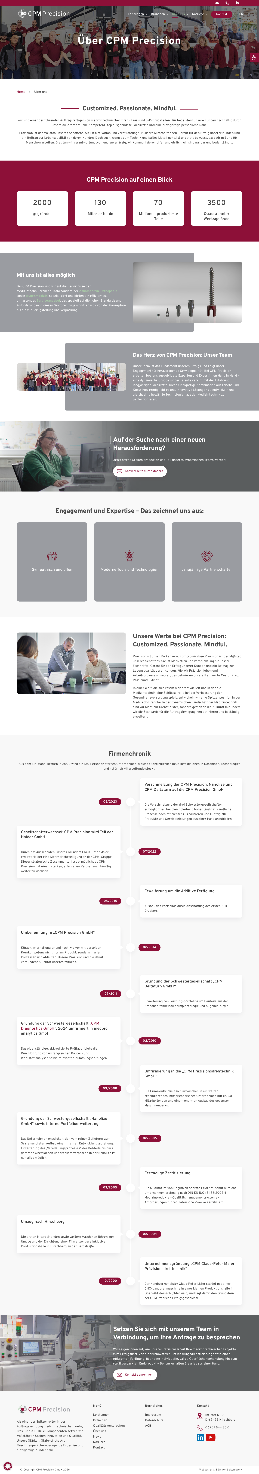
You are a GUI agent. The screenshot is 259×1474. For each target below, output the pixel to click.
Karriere (198, 14)
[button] (254, 57)
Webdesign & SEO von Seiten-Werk (220, 1470)
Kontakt (221, 14)
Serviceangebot (48, 301)
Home (21, 92)
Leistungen (136, 14)
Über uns (178, 14)
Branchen (158, 14)
